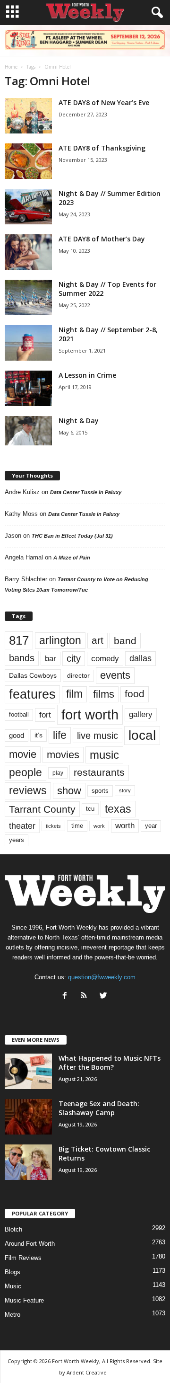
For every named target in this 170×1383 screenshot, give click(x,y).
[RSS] (86, 996)
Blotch (13, 1229)
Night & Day (79, 420)
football (19, 714)
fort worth (90, 714)
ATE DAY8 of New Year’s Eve (104, 102)
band (125, 640)
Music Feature (24, 1300)
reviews (28, 790)
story (125, 790)
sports (100, 791)
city (74, 658)
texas (118, 809)
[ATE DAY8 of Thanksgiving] (28, 161)
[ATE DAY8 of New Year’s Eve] (28, 115)
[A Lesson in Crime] (28, 388)
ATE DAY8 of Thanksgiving (102, 147)
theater (22, 826)
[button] (155, 12)
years (16, 839)
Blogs (12, 1272)
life (60, 735)
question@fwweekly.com (102, 977)
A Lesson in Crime (87, 375)
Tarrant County (42, 809)
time (77, 825)
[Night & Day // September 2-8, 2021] (28, 343)
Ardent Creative (87, 1372)
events (115, 675)
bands (21, 658)
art (97, 640)
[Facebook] (66, 996)
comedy (105, 658)
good (16, 735)
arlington (60, 640)
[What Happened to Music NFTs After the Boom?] (28, 1071)
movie (22, 754)
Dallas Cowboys (33, 675)
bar (50, 658)
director (78, 675)
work (99, 826)
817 (19, 640)
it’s (38, 735)
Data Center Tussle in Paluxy (85, 492)
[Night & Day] (28, 430)
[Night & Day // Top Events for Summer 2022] (28, 297)
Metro (12, 1314)
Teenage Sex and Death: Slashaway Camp (99, 1108)
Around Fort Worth (30, 1243)
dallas (140, 658)
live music (97, 735)
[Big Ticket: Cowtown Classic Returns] (28, 1162)
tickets (53, 826)
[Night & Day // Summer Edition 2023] (28, 206)
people (25, 773)
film (74, 694)
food (134, 694)
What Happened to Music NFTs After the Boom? (110, 1063)
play (57, 773)
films (103, 694)
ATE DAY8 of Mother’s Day (102, 238)
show (69, 791)
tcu (90, 808)
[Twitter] (104, 996)
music (104, 754)
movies (63, 755)
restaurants (99, 772)
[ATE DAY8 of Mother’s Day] (28, 252)
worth (125, 825)
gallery (141, 714)
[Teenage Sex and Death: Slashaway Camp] (28, 1117)
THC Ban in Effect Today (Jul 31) (72, 536)
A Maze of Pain (71, 557)
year (151, 826)
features (32, 694)
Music (13, 1286)
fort (45, 714)
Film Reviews (23, 1257)
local (142, 735)
